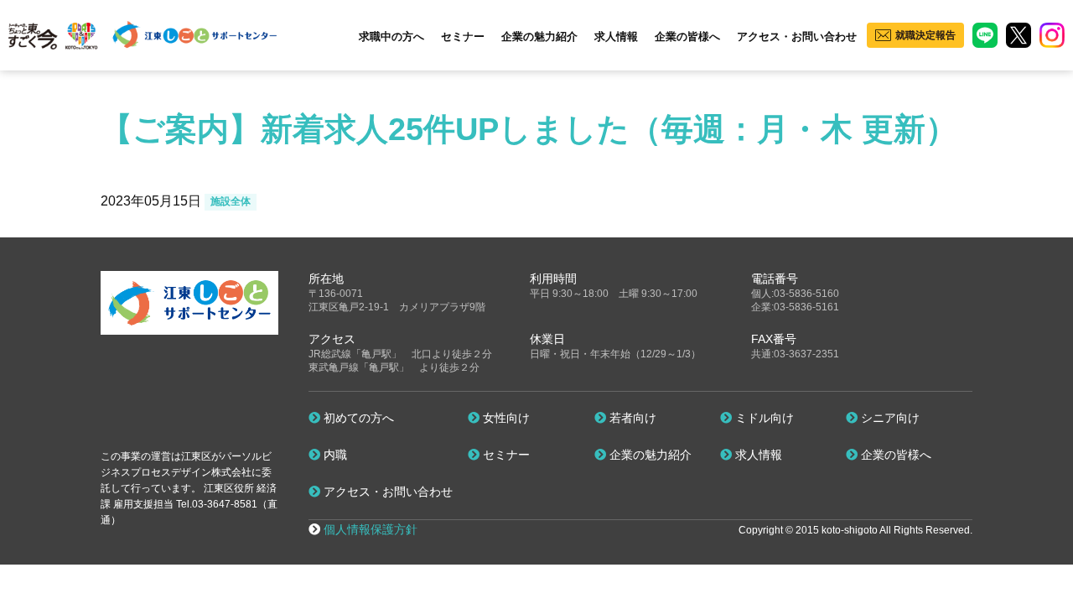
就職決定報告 (925, 35)
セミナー (463, 36)
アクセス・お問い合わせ (797, 36)
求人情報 (616, 36)
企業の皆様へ (687, 36)
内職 (333, 454)
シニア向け (889, 417)
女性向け (504, 417)
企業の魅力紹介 (539, 36)
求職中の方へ (391, 36)
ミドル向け (763, 417)
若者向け (631, 417)
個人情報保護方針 (370, 529)
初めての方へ (357, 417)
